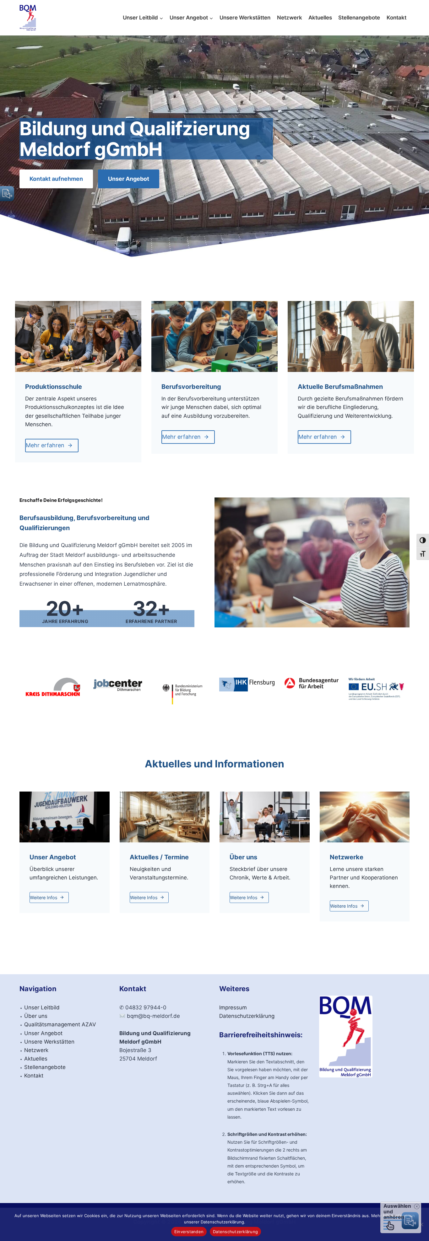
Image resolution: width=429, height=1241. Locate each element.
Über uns (35, 1016)
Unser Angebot (43, 1033)
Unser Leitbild (42, 1007)
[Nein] (421, 1224)
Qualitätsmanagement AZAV (60, 1024)
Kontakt (396, 17)
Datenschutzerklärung (246, 1016)
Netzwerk (289, 17)
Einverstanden (189, 1231)
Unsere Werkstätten (245, 17)
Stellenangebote (359, 17)
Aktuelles (320, 17)
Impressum (233, 1007)
